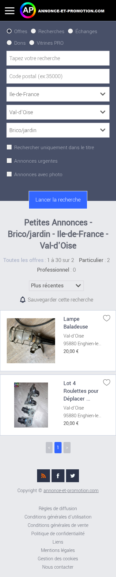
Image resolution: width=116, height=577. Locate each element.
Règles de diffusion (58, 508)
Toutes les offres (23, 260)
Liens (58, 542)
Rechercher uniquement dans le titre (54, 147)
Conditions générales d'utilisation (58, 517)
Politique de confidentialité (57, 533)
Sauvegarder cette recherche (60, 299)
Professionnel (53, 270)
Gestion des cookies (58, 558)
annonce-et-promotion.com (71, 490)
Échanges (86, 31)
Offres (20, 31)
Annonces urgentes (36, 161)
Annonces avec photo (38, 174)
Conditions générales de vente (58, 525)
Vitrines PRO (50, 43)
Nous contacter (57, 567)
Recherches (51, 31)
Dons (20, 43)
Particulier (91, 260)
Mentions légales (58, 550)
